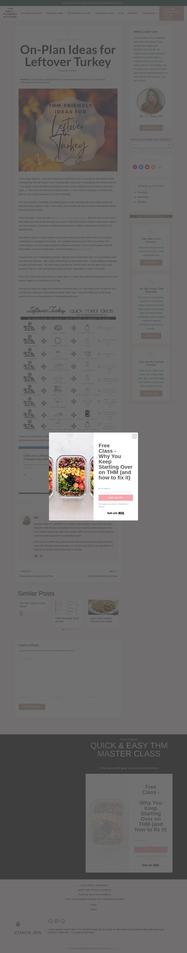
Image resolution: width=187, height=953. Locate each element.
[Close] (134, 436)
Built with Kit (115, 513)
